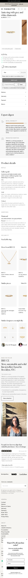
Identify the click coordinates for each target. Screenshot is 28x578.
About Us (3, 525)
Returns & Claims (6, 506)
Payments (4, 510)
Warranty (3, 508)
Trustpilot (21, 467)
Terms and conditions (14, 572)
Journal (3, 536)
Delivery (3, 504)
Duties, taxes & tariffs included (14, 1)
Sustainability (4, 534)
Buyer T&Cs (4, 512)
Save (21, 84)
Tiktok (3, 555)
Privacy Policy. (12, 491)
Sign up (16, 568)
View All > (24, 247)
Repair (3, 540)
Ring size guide (5, 532)
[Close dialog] (26, 539)
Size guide (23, 72)
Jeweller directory (6, 527)
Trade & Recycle (9, 84)
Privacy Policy (4, 516)
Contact (3, 502)
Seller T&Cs (4, 514)
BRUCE (5, 17)
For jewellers (4, 530)
